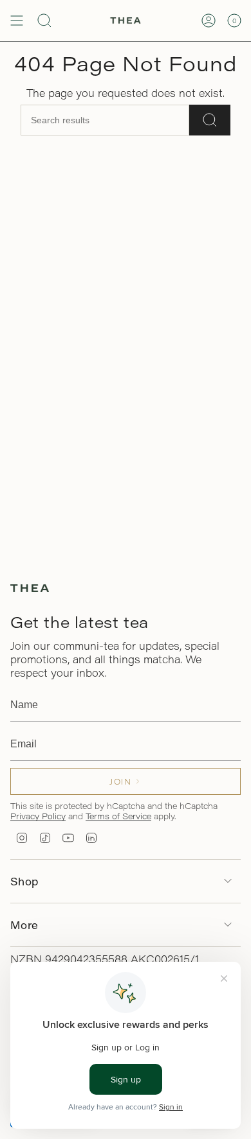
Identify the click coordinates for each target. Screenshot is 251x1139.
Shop (24, 881)
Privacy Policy (38, 815)
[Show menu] (17, 20)
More (24, 925)
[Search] (209, 120)
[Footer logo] (29, 588)
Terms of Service (118, 815)
